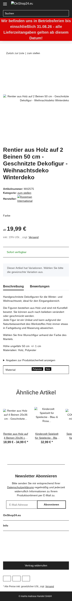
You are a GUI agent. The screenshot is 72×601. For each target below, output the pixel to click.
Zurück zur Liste (15, 53)
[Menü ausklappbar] (5, 2)
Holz (48, 369)
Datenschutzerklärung (20, 487)
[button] (57, 4)
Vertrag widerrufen (36, 565)
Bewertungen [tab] (40, 286)
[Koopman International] (26, 198)
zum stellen (24, 192)
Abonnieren (51, 504)
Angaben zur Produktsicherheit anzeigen (30, 360)
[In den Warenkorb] (6, 63)
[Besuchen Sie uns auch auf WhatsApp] (26, 578)
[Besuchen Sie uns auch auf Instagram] (16, 578)
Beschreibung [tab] (13, 286)
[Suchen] (66, 13)
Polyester (37, 369)
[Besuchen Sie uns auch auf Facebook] (7, 578)
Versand (34, 237)
